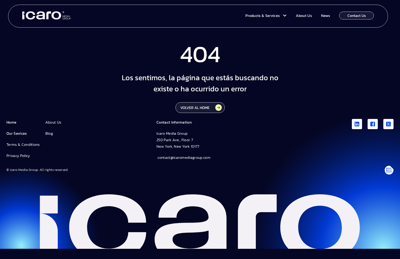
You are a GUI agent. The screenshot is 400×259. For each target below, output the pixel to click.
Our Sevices (16, 133)
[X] (388, 124)
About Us (53, 122)
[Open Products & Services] (284, 15)
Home (11, 122)
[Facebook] (373, 124)
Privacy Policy (18, 155)
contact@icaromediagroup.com (183, 157)
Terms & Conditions (23, 144)
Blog (49, 133)
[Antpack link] (389, 170)
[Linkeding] (357, 124)
